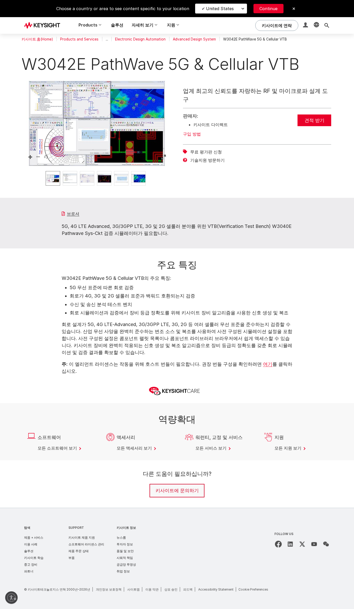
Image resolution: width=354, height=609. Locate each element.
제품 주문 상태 (78, 551)
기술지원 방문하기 (207, 160)
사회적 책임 (125, 558)
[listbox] (97, 178)
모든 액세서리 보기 (135, 448)
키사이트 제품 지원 (81, 537)
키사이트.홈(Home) (37, 39)
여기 (267, 364)
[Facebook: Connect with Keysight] (278, 544)
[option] (53, 178)
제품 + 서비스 (33, 537)
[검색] (327, 25)
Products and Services (79, 39)
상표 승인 (171, 589)
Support (76, 528)
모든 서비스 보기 (211, 448)
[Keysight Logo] (44, 25)
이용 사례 (30, 544)
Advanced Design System (194, 39)
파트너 (28, 571)
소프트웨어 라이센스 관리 (86, 544)
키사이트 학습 (34, 558)
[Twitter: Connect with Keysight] (302, 544)
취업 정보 (123, 571)
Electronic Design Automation (140, 39)
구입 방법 (192, 134)
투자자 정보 (125, 544)
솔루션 (117, 25)
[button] (306, 25)
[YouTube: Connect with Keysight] (314, 544)
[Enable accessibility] (11, 597)
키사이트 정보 (126, 528)
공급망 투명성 (126, 564)
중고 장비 (30, 564)
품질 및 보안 (125, 551)
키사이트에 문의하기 (177, 490)
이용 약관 (152, 589)
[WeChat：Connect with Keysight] (326, 544)
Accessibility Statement (215, 589)
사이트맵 (133, 589)
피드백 (188, 589)
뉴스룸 (121, 537)
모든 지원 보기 (288, 448)
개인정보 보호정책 (109, 589)
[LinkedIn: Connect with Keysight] (290, 544)
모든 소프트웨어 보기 (58, 448)
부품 (71, 558)
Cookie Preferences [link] (253, 589)
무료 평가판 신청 (206, 151)
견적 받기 (314, 120)
